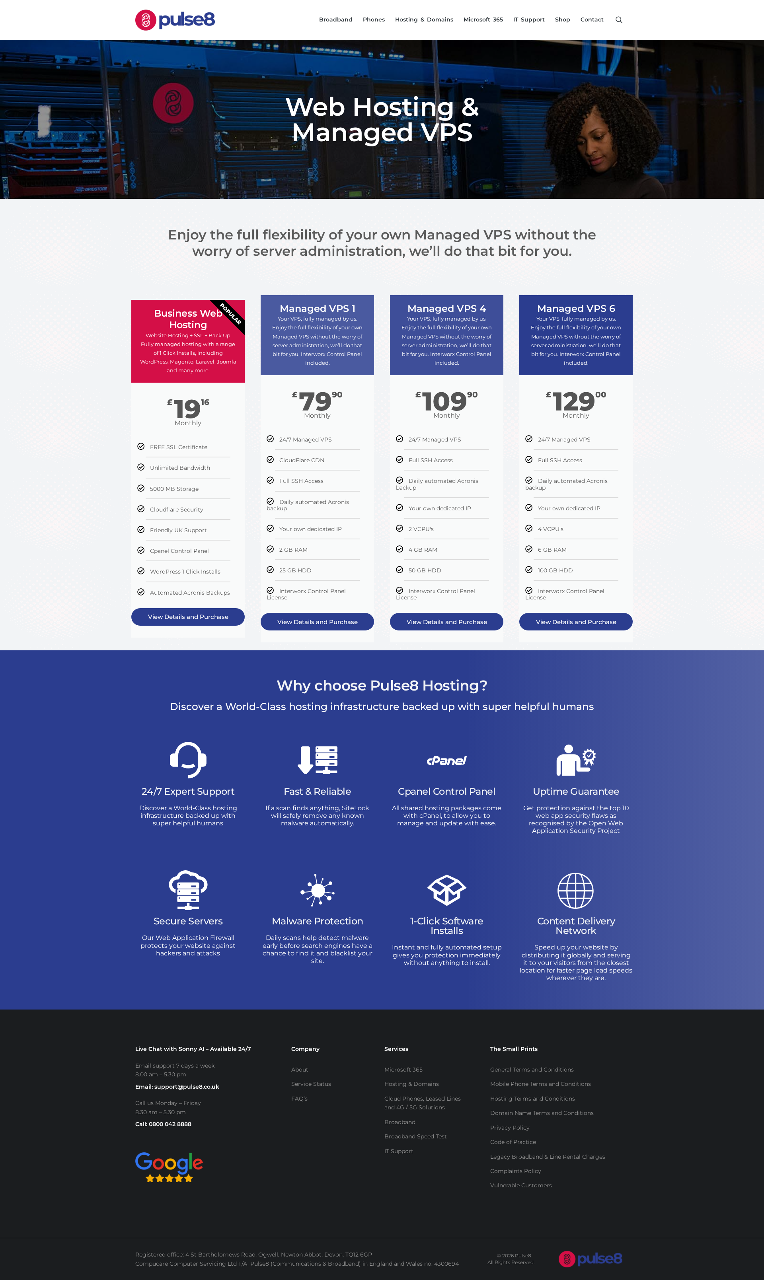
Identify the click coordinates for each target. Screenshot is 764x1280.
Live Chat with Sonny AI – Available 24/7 (193, 1048)
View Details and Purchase (188, 617)
